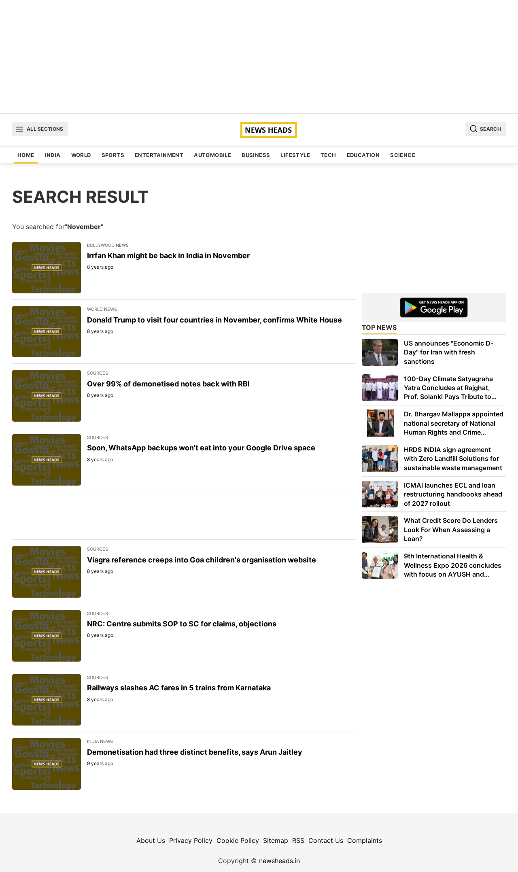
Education (363, 155)
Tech (328, 155)
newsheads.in (279, 861)
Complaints (364, 840)
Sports (113, 155)
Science (402, 155)
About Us (150, 840)
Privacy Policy (190, 840)
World (81, 155)
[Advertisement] (259, 56)
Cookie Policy (238, 840)
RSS (298, 840)
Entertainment (159, 155)
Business (256, 155)
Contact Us (325, 840)
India (53, 155)
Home (25, 155)
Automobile (212, 155)
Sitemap (275, 840)
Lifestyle (295, 155)
